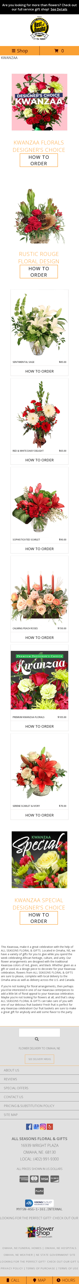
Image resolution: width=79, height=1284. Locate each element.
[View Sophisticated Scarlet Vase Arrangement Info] (39, 502)
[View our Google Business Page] (36, 1128)
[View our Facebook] (29, 1128)
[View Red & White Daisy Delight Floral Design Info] (39, 414)
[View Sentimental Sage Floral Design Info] (39, 325)
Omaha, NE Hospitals (61, 1248)
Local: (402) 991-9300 (39, 1159)
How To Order (39, 160)
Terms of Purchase (40, 1268)
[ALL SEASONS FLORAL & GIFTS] (39, 40)
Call (14, 1280)
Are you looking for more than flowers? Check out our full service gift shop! (39, 7)
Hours (67, 1280)
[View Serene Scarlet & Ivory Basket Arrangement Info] (39, 769)
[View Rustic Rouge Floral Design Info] (39, 213)
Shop (22, 50)
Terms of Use (68, 1268)
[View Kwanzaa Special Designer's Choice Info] (39, 860)
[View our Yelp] (50, 1128)
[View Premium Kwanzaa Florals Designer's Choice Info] (39, 680)
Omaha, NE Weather (18, 1255)
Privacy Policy (12, 1268)
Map (41, 1280)
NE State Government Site (55, 1255)
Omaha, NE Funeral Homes (22, 1248)
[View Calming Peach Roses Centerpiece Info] (39, 591)
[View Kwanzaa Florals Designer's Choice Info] (39, 102)
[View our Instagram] (43, 1128)
